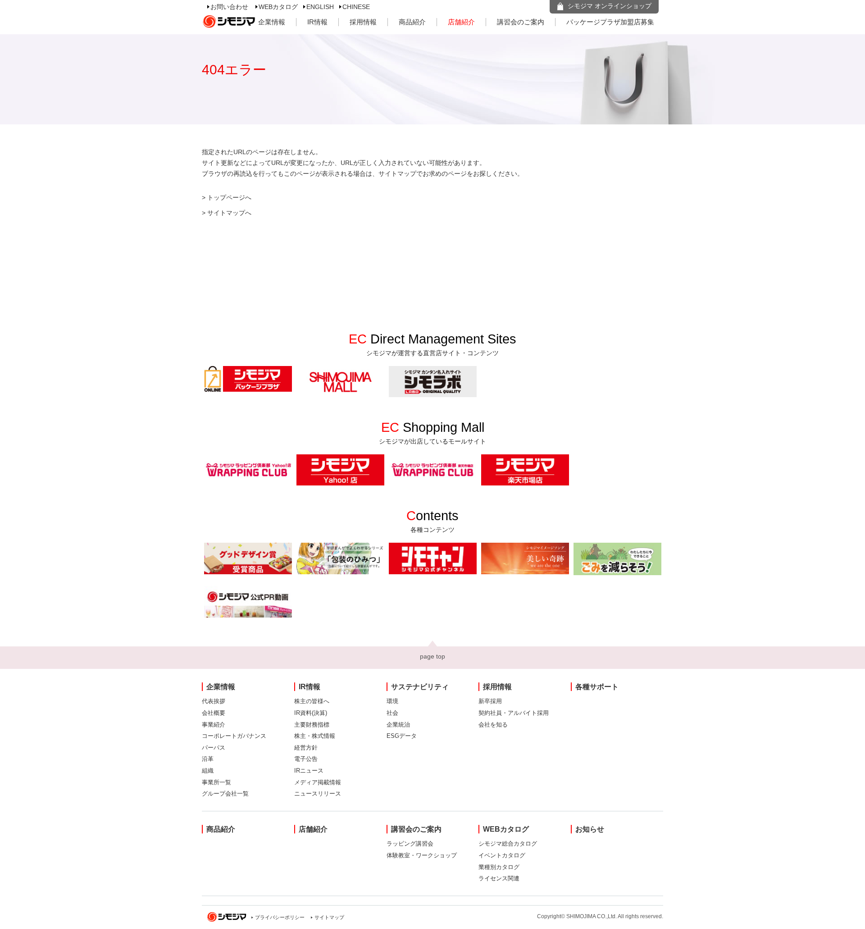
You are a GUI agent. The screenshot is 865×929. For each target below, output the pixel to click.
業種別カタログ (498, 867)
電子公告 (306, 758)
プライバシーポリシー (280, 917)
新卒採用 (490, 701)
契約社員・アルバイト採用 (513, 712)
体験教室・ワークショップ (422, 855)
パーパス (213, 747)
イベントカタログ (501, 855)
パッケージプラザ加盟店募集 (610, 22)
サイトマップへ (229, 212)
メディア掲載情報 (317, 782)
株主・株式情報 (314, 735)
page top (432, 656)
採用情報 (363, 22)
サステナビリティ (420, 687)
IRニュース (308, 770)
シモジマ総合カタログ (507, 843)
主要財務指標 (311, 724)
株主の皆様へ (311, 701)
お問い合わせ (229, 6)
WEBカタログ (278, 6)
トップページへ (229, 197)
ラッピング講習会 (410, 843)
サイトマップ (329, 917)
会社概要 (213, 712)
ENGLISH (320, 6)
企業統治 (398, 724)
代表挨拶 (213, 701)
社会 (392, 712)
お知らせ (589, 829)
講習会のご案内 (520, 22)
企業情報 (271, 22)
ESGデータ (402, 735)
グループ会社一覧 (225, 793)
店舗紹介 (461, 22)
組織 (208, 770)
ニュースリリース (317, 793)
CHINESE (356, 6)
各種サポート (597, 687)
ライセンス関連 (498, 878)
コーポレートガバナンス (234, 735)
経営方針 (306, 747)
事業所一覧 (216, 782)
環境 (392, 701)
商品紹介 (412, 22)
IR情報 (317, 22)
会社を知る (493, 724)
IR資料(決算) (310, 712)
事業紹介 (213, 724)
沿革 (208, 758)
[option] (248, 379)
